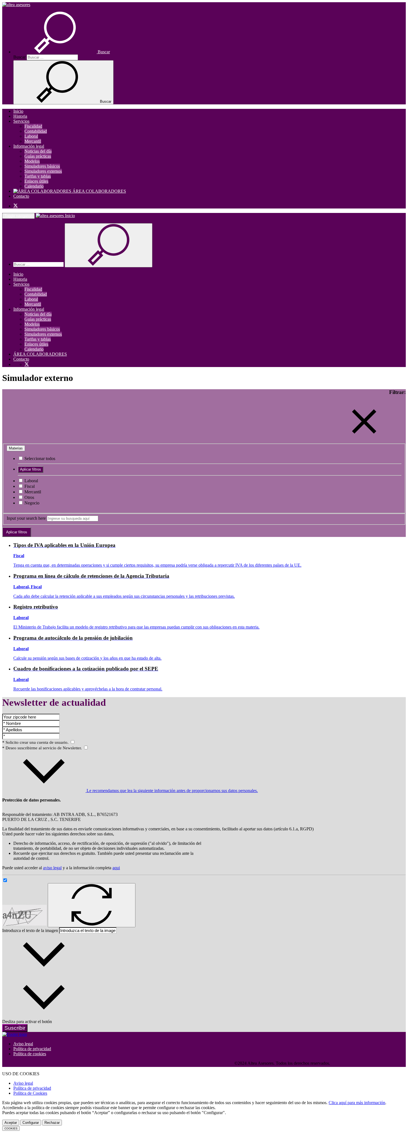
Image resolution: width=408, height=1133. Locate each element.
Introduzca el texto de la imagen (30, 930)
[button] (61, 51)
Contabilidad (35, 131)
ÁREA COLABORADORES (98, 191)
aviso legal (52, 867)
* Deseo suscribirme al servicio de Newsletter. (42, 748)
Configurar (30, 1123)
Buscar (19, 57)
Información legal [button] (28, 146)
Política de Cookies (30, 1093)
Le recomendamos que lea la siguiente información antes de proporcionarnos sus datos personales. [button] (171, 790)
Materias (16, 448)
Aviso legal (23, 1043)
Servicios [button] (21, 121)
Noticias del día (38, 151)
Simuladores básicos (42, 166)
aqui (116, 867)
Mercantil (32, 141)
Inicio (18, 111)
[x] (15, 206)
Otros (28, 497)
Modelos (32, 161)
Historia (20, 116)
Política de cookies (29, 1053)
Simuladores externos (43, 171)
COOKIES (10, 1128)
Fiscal (29, 486)
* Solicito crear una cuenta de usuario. (36, 742)
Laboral (31, 136)
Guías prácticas (37, 156)
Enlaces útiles (36, 181)
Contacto (21, 196)
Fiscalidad (33, 126)
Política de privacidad (32, 1048)
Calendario (34, 186)
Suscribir (14, 1028)
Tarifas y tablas (37, 176)
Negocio (31, 503)
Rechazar (52, 1123)
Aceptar (10, 1123)
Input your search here (26, 518)
